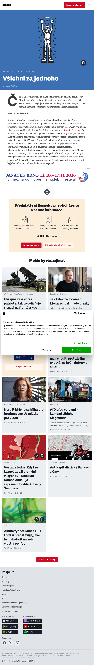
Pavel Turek (8, 548)
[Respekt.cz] (6, 5)
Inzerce (5, 594)
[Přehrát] (36, 287)
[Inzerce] (47, 177)
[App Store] (10, 621)
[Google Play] (10, 626)
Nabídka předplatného (11, 590)
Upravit (45, 350)
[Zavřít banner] (90, 314)
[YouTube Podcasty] (32, 626)
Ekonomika (8, 71)
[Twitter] (11, 645)
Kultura (6, 462)
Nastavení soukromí (10, 611)
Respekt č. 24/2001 (72, 130)
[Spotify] (32, 632)
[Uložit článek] (83, 63)
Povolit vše (76, 350)
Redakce (5, 577)
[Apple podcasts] (32, 621)
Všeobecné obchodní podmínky (14, 603)
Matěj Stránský (55, 429)
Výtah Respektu (19, 294)
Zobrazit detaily (80, 343)
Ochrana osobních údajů (12, 607)
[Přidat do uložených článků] (42, 287)
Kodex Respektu (8, 586)
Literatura (53, 462)
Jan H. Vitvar (8, 493)
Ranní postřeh (11, 404)
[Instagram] (17, 645)
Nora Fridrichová (10, 423)
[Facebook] (4, 645)
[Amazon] (10, 632)
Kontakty (5, 581)
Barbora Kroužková (56, 372)
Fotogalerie (54, 404)
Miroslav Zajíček (10, 86)
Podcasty (10, 294)
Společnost (54, 294)
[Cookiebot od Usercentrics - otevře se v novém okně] (75, 314)
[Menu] (89, 5)
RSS (3, 598)
